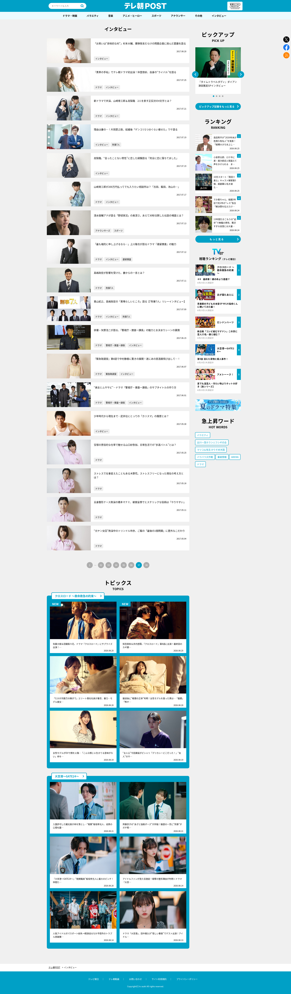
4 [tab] (222, 96)
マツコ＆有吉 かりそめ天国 (211, 449)
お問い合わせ (135, 979)
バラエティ (93, 15)
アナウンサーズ (102, 230)
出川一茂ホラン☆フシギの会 (212, 442)
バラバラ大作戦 (205, 456)
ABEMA (235, 456)
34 (116, 565)
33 (108, 565)
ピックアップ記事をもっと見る (217, 106)
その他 (198, 15)
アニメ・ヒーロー (132, 15)
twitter (286, 39)
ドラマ (98, 87)
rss (286, 55)
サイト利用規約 (159, 979)
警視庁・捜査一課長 (115, 345)
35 (123, 565)
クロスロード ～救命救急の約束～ (75, 596)
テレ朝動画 (114, 979)
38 (146, 565)
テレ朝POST (145, 6)
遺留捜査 (127, 259)
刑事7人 (116, 144)
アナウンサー (178, 15)
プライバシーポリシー (187, 979)
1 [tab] (213, 96)
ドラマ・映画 (70, 15)
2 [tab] (216, 96)
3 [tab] (219, 96)
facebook (286, 47)
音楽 (110, 15)
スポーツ (156, 15)
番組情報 (222, 456)
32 (101, 565)
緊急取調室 (111, 373)
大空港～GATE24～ (67, 776)
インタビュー (219, 15)
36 (131, 565)
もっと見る (217, 239)
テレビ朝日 (93, 979)
